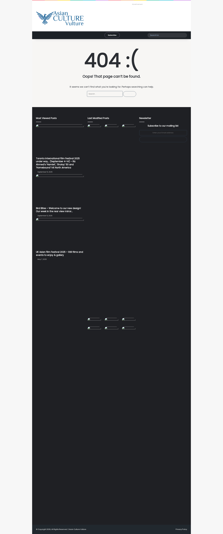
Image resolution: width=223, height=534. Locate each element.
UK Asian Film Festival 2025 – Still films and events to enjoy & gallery (59, 253)
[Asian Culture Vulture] (60, 18)
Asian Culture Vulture (77, 529)
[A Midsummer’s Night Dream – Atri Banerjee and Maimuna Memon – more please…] (94, 330)
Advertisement (137, 4)
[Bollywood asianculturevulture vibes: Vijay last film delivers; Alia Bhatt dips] (94, 321)
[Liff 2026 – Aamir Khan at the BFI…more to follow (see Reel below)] (128, 322)
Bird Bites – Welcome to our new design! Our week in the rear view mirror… (58, 210)
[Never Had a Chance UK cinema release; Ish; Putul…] (128, 221)
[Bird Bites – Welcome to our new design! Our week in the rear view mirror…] (60, 190)
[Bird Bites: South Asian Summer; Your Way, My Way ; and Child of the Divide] (128, 330)
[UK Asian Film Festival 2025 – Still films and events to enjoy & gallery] (60, 234)
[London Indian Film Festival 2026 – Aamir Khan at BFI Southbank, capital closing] (111, 423)
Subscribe (112, 35)
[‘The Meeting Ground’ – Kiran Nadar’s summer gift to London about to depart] (111, 221)
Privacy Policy (181, 529)
